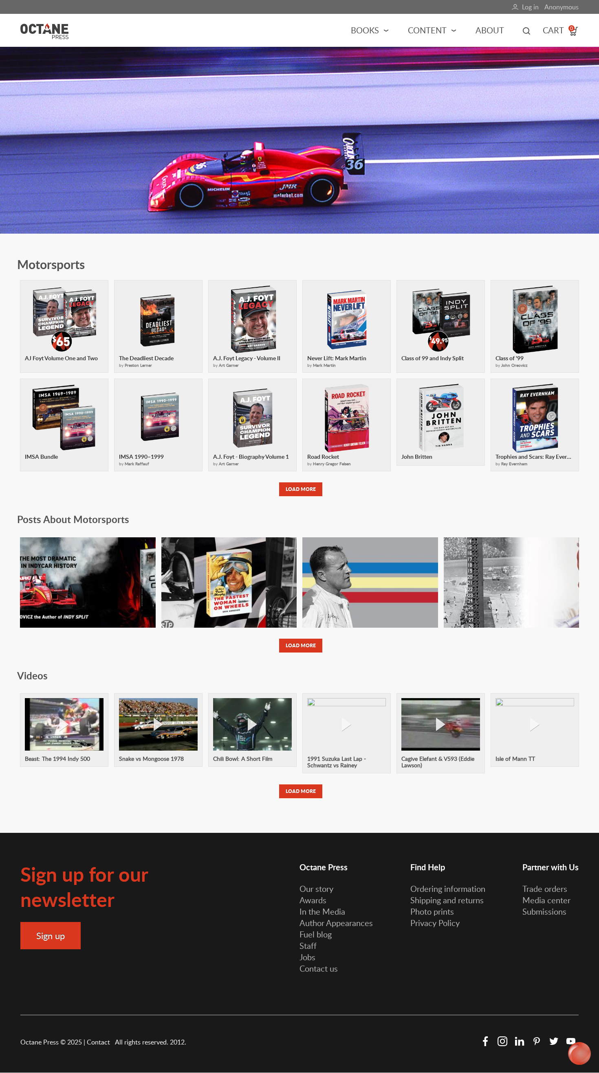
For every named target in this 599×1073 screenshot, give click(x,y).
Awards (313, 900)
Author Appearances (336, 922)
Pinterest (536, 1041)
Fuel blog (316, 934)
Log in (530, 6)
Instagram (502, 1041)
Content (427, 30)
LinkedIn (519, 1041)
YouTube (571, 1041)
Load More (301, 489)
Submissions (544, 911)
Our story (316, 888)
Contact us (319, 968)
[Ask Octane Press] (579, 1053)
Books (365, 30)
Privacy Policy (435, 922)
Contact (99, 1042)
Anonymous (561, 6)
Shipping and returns (447, 900)
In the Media (322, 911)
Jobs (307, 957)
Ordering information (447, 888)
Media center (546, 900)
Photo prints (432, 911)
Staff (308, 945)
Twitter (554, 1041)
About (490, 30)
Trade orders (544, 888)
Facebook (485, 1041)
